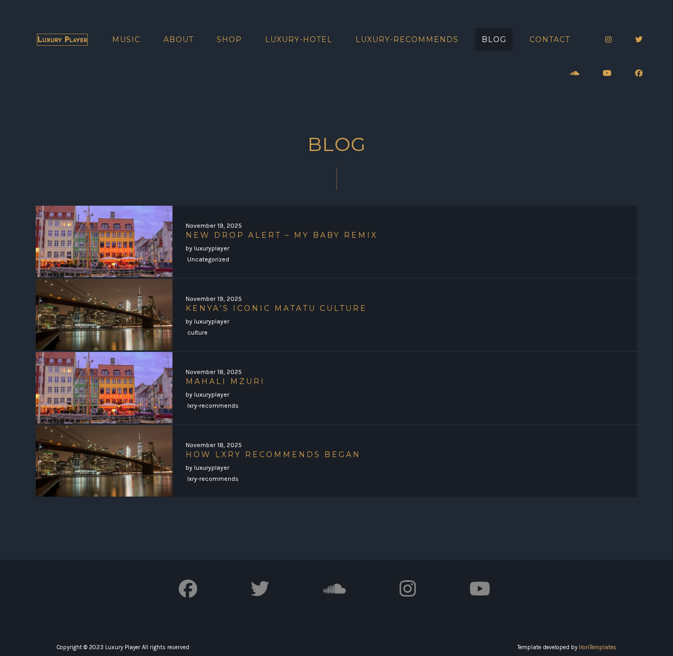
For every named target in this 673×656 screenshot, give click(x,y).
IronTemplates (597, 647)
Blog (494, 39)
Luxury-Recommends (406, 39)
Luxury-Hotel (298, 39)
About (178, 39)
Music (126, 39)
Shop (229, 39)
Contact (549, 39)
